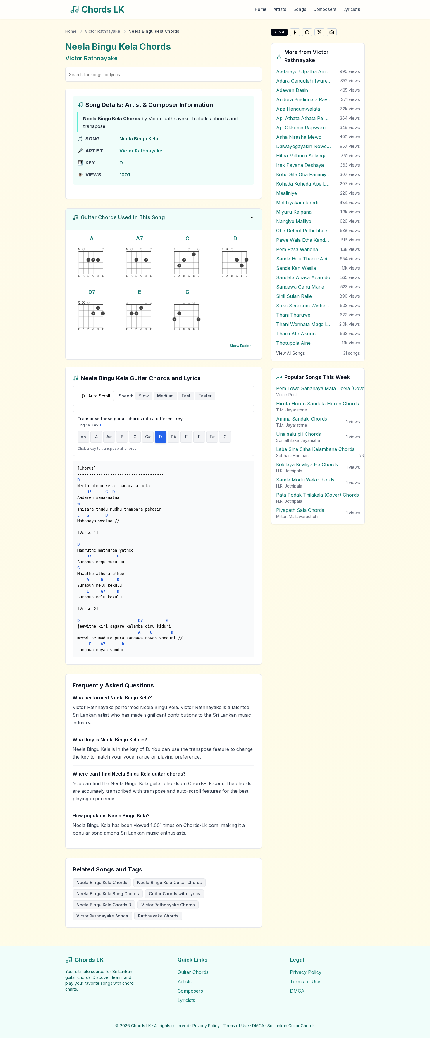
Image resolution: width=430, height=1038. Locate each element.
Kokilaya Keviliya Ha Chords (307, 464)
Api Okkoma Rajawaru (301, 128)
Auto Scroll (99, 395)
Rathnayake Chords (158, 915)
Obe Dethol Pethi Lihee (301, 231)
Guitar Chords (193, 972)
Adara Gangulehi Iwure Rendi (304, 81)
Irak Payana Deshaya (300, 165)
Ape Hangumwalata (298, 109)
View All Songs (290, 353)
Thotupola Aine (293, 343)
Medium (165, 395)
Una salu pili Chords (298, 434)
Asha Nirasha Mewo (298, 137)
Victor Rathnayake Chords (168, 904)
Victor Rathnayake (102, 31)
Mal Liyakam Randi (297, 202)
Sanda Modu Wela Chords (305, 480)
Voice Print (286, 394)
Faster (205, 395)
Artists (280, 9)
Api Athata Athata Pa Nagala (304, 118)
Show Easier (240, 346)
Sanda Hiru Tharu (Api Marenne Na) (304, 259)
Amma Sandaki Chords (301, 419)
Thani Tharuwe (293, 315)
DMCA (297, 991)
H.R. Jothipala (289, 470)
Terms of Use (305, 981)
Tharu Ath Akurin (296, 334)
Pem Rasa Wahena (297, 249)
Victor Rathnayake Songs (102, 915)
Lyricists (351, 9)
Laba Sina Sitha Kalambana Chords (315, 449)
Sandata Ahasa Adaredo (303, 277)
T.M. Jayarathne (291, 409)
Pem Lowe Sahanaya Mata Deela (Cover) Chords (331, 388)
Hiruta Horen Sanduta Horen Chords (317, 403)
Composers (324, 9)
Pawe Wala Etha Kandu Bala (304, 240)
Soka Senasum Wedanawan (304, 305)
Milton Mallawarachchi (297, 516)
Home (260, 9)
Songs (299, 9)
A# (109, 436)
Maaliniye (286, 193)
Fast (186, 395)
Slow (144, 395)
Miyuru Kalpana (294, 212)
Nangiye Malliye (293, 221)
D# (173, 436)
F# (212, 436)
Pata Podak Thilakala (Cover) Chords (317, 495)
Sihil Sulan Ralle (294, 296)
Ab (83, 436)
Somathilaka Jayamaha (298, 440)
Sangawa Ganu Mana (300, 287)
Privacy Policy (305, 972)
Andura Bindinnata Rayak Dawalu (304, 99)
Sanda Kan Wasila (296, 268)
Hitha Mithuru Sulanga (301, 156)
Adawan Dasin (292, 90)
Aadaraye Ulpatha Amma (304, 71)
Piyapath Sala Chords (300, 510)
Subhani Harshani (292, 455)
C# (148, 436)
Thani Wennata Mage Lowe (304, 324)
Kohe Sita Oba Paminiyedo (304, 174)
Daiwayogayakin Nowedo (304, 146)
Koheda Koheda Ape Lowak (304, 184)
